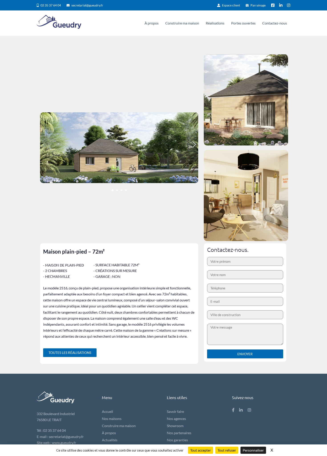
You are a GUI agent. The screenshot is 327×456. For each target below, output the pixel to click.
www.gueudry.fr (64, 442)
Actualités (109, 440)
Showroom (175, 426)
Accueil (107, 411)
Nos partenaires (179, 433)
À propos (109, 433)
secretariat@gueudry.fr (66, 436)
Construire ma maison (119, 426)
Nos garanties (177, 440)
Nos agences (176, 418)
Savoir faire (175, 411)
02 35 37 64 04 (54, 430)
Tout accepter (200, 450)
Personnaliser (253, 450)
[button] (112, 190)
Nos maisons (111, 418)
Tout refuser (227, 450)
